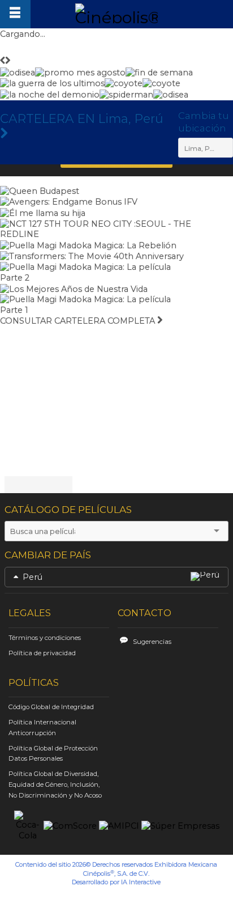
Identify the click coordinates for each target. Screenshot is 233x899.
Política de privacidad (42, 653)
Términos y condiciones (44, 638)
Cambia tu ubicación (203, 122)
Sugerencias (152, 642)
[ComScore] (70, 826)
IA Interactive (141, 882)
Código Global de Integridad (51, 707)
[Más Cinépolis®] (15, 14)
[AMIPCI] (119, 826)
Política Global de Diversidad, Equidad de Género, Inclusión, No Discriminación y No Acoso (55, 784)
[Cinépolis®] (116, 13)
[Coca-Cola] (27, 826)
